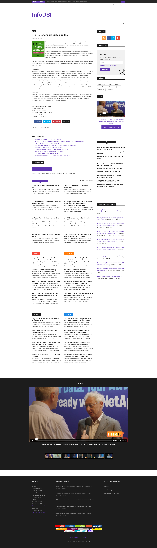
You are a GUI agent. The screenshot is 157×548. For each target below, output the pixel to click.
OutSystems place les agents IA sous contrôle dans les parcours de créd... (75, 499)
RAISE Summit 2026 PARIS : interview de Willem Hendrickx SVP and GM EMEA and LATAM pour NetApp (111, 121)
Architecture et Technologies (70, 24)
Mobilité (117, 84)
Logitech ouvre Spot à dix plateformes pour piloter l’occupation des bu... (74, 486)
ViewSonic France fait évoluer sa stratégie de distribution (50, 157)
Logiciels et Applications (50, 24)
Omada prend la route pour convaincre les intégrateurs (49, 147)
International (102, 84)
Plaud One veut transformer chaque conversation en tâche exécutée (73, 493)
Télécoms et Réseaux (89, 24)
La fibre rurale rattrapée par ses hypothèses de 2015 (111, 276)
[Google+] (118, 5)
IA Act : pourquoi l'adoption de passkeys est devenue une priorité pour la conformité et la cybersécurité (78, 203)
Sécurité (110, 84)
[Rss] (123, 5)
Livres (33, 31)
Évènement (110, 89)
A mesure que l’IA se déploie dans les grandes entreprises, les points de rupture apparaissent (59, 141)
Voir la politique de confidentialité (108, 65)
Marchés (120, 87)
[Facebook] (113, 5)
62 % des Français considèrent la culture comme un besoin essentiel (53, 155)
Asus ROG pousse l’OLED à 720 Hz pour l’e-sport (48, 139)
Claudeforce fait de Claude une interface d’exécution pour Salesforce (73, 513)
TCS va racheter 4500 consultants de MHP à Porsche (49, 151)
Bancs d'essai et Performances (106, 87)
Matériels (36, 24)
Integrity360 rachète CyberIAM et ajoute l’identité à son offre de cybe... (74, 506)
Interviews (101, 89)
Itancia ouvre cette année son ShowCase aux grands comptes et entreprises (55, 145)
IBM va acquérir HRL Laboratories (107, 161)
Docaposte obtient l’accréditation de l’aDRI (109, 168)
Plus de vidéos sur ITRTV (111, 127)
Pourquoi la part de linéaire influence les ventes (47, 153)
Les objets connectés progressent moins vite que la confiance (51, 149)
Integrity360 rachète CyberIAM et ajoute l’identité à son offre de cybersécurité (67, 1)
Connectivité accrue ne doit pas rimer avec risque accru (49, 143)
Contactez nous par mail (38, 506)
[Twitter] (115, 5)
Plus (100, 24)
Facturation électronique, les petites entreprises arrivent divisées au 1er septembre (45, 295)
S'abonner (105, 69)
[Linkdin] (121, 5)
